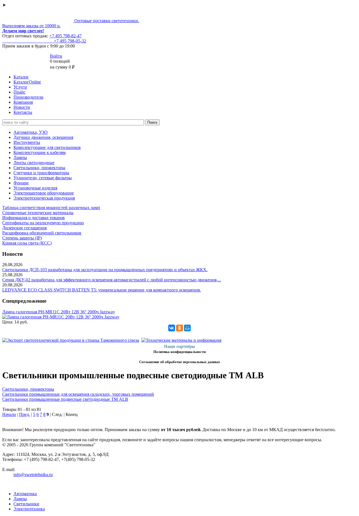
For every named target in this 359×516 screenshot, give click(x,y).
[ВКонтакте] (171, 328)
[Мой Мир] (187, 328)
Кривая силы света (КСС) (27, 243)
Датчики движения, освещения (43, 137)
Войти (56, 56)
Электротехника (29, 508)
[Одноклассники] (179, 328)
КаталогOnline (27, 82)
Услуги (20, 87)
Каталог (21, 76)
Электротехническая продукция (44, 198)
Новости (21, 107)
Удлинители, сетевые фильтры (42, 177)
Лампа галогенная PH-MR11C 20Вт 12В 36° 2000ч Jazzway (58, 311)
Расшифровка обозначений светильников (41, 232)
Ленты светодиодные (33, 162)
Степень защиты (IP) (22, 238)
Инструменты (26, 142)
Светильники (26, 503)
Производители (28, 97)
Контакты (22, 112)
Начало (9, 414)
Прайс (19, 92)
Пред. (24, 414)
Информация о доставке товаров (33, 217)
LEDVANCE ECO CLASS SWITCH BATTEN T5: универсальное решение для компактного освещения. (101, 290)
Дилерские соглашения (24, 227)
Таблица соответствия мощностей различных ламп (51, 207)
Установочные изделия (35, 187)
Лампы (20, 157)
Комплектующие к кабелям (39, 152)
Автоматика (25, 493)
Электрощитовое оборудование (43, 193)
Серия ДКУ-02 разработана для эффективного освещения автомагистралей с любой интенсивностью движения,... (111, 279)
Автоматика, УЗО (30, 132)
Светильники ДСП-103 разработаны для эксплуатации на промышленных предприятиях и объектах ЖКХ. (105, 269)
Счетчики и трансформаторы (41, 172)
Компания (23, 102)
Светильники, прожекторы (39, 167)
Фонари (21, 182)
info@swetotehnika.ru (33, 474)
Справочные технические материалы (37, 212)
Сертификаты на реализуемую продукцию (43, 222)
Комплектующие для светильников (47, 147)
